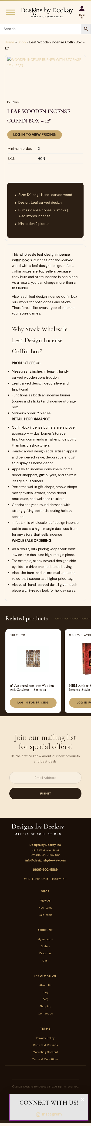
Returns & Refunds (45, 1045)
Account (45, 930)
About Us (45, 985)
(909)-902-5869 (45, 870)
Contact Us (45, 1013)
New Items (45, 907)
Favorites (45, 953)
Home (9, 42)
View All (45, 900)
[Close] (82, 1099)
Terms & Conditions (45, 1059)
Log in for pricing (33, 702)
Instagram (52, 1114)
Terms (45, 1028)
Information (45, 975)
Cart (45, 960)
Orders (45, 946)
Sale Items (45, 915)
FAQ (45, 999)
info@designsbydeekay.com (45, 860)
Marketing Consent (45, 1052)
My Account (45, 939)
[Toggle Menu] (10, 12)
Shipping (45, 1006)
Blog (45, 992)
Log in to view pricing (34, 134)
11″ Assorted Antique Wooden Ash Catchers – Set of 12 (32, 687)
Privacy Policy (45, 1038)
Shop (22, 42)
